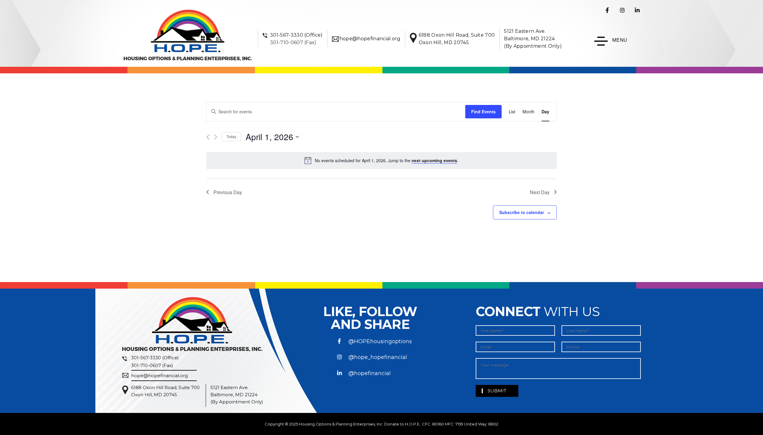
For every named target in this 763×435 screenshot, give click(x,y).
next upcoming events (434, 160)
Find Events (483, 111)
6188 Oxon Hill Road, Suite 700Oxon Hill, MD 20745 (165, 391)
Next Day (540, 192)
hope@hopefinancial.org (370, 38)
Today (231, 136)
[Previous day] (208, 137)
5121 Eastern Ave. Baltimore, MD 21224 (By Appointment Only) (533, 38)
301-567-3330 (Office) (296, 35)
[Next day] (215, 137)
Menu (619, 40)
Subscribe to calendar (521, 212)
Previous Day (227, 192)
